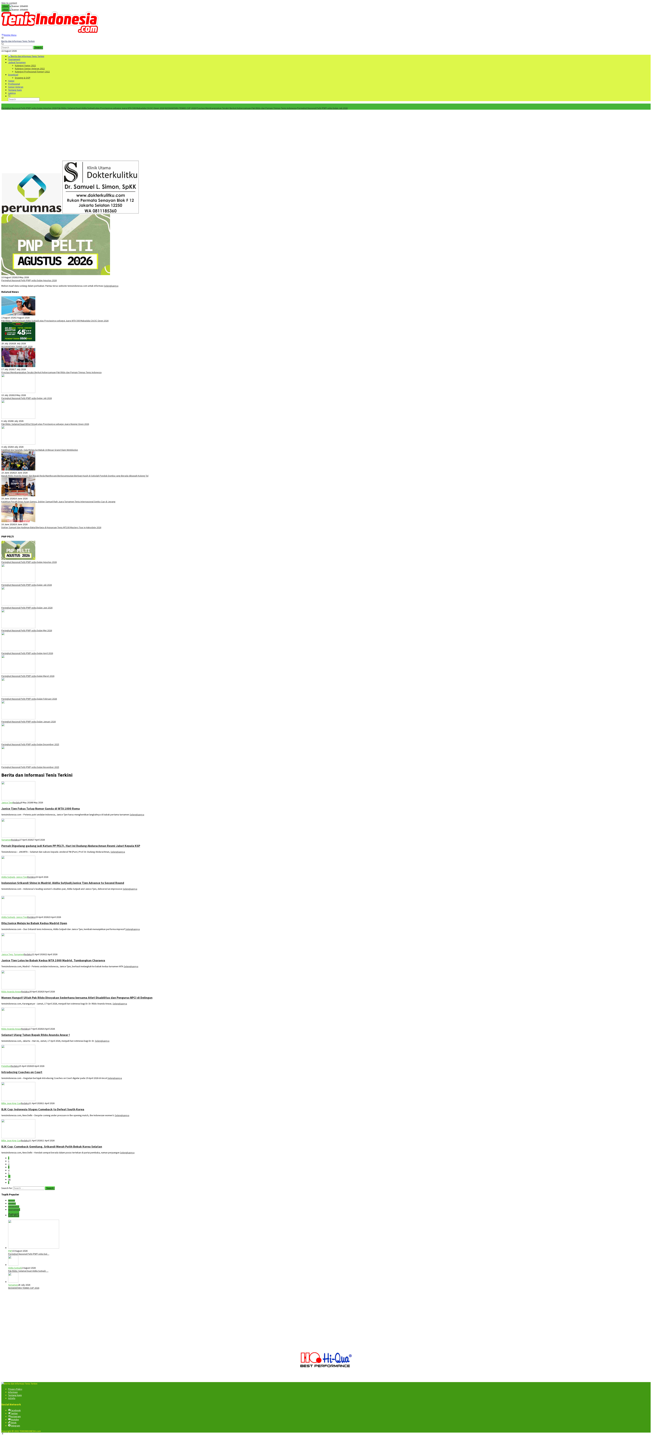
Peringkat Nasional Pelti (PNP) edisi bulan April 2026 (27, 653)
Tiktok (13, 1422)
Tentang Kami (15, 1395)
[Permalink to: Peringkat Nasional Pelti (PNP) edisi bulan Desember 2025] (18, 741)
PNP (10, 1250)
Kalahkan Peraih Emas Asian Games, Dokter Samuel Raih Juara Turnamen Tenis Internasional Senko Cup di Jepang (58, 501)
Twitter (14, 1413)
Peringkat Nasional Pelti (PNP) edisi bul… (28, 1253)
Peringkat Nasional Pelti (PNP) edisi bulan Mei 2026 (26, 630)
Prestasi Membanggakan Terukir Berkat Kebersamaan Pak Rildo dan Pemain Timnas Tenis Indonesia (246, 108)
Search (38, 47)
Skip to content (9, 2)
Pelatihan (6, 1066)
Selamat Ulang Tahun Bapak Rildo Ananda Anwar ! (35, 1035)
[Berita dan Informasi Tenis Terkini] (26, 56)
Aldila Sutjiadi (8, 876)
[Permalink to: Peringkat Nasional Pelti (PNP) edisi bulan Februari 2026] (18, 695)
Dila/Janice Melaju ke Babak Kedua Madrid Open (34, 923)
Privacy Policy (15, 1389)
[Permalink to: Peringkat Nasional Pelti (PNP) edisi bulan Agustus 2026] (55, 274)
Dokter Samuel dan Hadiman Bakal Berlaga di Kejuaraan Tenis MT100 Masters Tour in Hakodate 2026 (51, 527)
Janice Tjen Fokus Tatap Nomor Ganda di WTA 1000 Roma (40, 808)
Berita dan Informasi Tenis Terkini (18, 41)
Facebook (16, 1410)
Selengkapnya (111, 285)
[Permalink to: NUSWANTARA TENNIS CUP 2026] (18, 340)
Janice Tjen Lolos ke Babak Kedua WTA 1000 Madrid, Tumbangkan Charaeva (53, 960)
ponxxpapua (13, 1206)
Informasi (13, 1392)
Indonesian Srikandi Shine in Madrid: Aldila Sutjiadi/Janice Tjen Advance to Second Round (62, 883)
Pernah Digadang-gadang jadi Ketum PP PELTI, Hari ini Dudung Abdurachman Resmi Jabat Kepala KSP (70, 846)
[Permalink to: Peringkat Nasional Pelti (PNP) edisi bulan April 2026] (18, 650)
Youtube (15, 1419)
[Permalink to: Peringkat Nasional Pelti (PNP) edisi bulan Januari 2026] (18, 718)
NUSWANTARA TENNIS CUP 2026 (180, 108)
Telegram (15, 1425)
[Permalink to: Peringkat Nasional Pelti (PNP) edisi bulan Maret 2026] (18, 672)
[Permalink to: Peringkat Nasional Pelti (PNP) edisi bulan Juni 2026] (18, 604)
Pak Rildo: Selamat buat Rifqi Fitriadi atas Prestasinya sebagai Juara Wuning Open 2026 (45, 424)
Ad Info (11, 1398)
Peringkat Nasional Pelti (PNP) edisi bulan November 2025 (30, 767)
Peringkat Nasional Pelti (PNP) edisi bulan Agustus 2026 (29, 108)
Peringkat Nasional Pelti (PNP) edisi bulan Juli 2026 (322, 108)
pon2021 (12, 1203)
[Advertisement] (326, 135)
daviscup (11, 1200)
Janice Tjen (7, 802)
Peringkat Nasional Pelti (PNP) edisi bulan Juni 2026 (26, 607)
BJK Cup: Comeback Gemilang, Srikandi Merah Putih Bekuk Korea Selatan (51, 1146)
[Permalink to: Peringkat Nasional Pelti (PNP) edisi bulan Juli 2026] (18, 392)
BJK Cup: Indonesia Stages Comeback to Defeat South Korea (42, 1109)
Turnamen (6, 839)
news (13, 1214)
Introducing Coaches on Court (21, 1072)
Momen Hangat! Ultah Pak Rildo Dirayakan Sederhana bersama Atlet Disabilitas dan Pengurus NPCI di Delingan (76, 998)
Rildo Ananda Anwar (11, 991)
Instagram (16, 1416)
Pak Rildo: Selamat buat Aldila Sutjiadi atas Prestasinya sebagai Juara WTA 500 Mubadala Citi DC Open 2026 (110, 108)
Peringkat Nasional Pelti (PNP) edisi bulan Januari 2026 (28, 721)
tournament (14, 1209)
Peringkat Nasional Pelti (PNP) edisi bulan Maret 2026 (27, 676)
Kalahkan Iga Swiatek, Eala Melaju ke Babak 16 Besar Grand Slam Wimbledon (39, 449)
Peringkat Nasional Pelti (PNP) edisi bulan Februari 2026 (29, 698)
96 (9, 1179)
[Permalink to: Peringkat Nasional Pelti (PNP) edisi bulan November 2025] (18, 764)
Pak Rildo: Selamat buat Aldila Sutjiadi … (28, 1270)
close (5, 6)
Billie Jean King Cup (11, 1103)
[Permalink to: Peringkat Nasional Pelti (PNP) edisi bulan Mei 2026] (18, 627)
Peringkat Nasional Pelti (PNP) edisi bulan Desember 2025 (30, 744)
